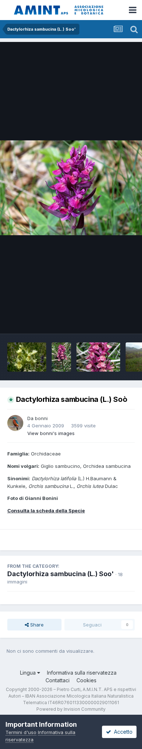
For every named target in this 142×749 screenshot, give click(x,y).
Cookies (86, 680)
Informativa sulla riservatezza (82, 673)
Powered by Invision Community (71, 709)
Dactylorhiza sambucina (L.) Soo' (60, 574)
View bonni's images (51, 433)
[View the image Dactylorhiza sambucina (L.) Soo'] (26, 357)
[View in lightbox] (71, 187)
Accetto (122, 732)
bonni (41, 418)
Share (36, 625)
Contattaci (58, 680)
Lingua (28, 673)
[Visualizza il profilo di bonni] (15, 423)
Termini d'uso (20, 732)
